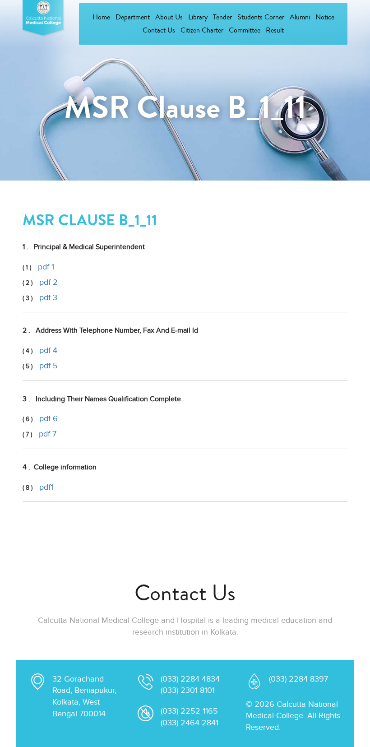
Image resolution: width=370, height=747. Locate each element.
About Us (169, 17)
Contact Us (159, 30)
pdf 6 (48, 418)
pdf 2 (48, 282)
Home (101, 17)
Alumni (300, 17)
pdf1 (46, 487)
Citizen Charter (201, 30)
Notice (324, 17)
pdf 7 (47, 434)
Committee (244, 30)
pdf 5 (48, 366)
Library (198, 17)
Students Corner (260, 17)
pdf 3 (48, 297)
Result (275, 30)
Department (133, 17)
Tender (222, 17)
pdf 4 (48, 350)
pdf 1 (46, 267)
